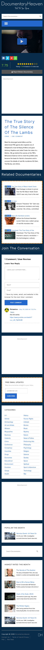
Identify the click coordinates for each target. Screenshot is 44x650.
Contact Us (6, 637)
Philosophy (27, 444)
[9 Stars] (34, 64)
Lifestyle (26, 422)
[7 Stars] (30, 64)
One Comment (17, 136)
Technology (27, 470)
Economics (8, 457)
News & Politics (29, 438)
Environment (9, 464)
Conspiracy (8, 448)
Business (8, 435)
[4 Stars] (24, 64)
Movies (26, 425)
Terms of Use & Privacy (20, 637)
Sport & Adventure (30, 467)
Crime (7, 136)
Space (26, 461)
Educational (8, 461)
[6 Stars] (28, 64)
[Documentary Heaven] (22, 8)
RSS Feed (10, 639)
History (26, 415)
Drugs (7, 454)
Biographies (9, 431)
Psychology (27, 448)
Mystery (26, 431)
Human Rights (28, 419)
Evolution (8, 467)
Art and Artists (9, 425)
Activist (7, 419)
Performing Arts (29, 441)
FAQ (3, 639)
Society (26, 457)
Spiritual (26, 464)
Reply (12, 312)
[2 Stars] (20, 64)
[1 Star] (18, 64)
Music (26, 428)
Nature (26, 435)
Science (26, 454)
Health (7, 474)
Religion (26, 451)
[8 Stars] (32, 64)
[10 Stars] (36, 64)
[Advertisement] (22, 97)
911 (6, 415)
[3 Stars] (22, 64)
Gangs (7, 470)
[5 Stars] (26, 64)
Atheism (7, 428)
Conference (8, 444)
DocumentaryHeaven (22, 634)
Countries (8, 451)
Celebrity (8, 438)
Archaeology (9, 422)
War (25, 474)
